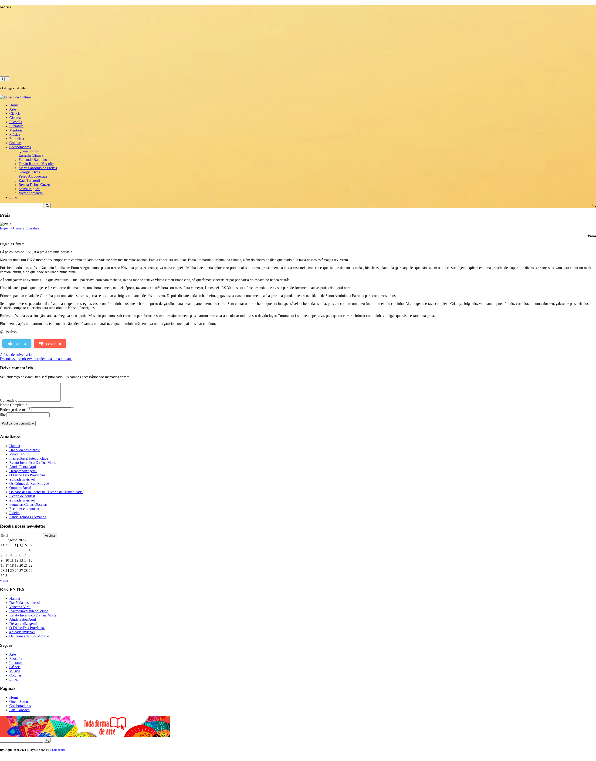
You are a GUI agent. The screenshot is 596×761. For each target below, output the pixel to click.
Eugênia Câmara (31, 155)
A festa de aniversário (16, 355)
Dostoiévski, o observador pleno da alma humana (36, 359)
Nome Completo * (13, 405)
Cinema (15, 118)
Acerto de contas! (22, 496)
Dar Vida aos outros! (24, 450)
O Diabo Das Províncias (27, 475)
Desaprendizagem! (23, 471)
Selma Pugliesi (29, 189)
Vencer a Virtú (19, 454)
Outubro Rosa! (20, 488)
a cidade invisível (22, 479)
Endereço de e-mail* (15, 410)
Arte (12, 109)
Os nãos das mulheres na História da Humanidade (46, 492)
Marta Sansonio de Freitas (38, 168)
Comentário (8, 400)
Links (13, 197)
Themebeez (57, 749)
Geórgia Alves (29, 172)
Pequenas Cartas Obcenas (28, 504)
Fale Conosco (19, 710)
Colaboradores (20, 147)
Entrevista (16, 139)
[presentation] (2, 78)
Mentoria (16, 130)
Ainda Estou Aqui (22, 467)
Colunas (15, 143)
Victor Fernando (31, 193)
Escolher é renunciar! (25, 509)
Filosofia (15, 122)
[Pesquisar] (47, 205)
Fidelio (14, 513)
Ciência (14, 113)
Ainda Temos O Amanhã (27, 517)
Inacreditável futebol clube (28, 458)
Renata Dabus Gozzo (34, 185)
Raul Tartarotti (29, 180)
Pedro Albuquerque (33, 176)
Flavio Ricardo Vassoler (36, 164)
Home (13, 105)
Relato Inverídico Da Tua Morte (32, 463)
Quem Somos (29, 151)
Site (3, 415)
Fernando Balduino (33, 160)
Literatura (16, 126)
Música (14, 134)
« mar (4, 581)
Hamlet (14, 446)
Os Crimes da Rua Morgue (29, 483)
